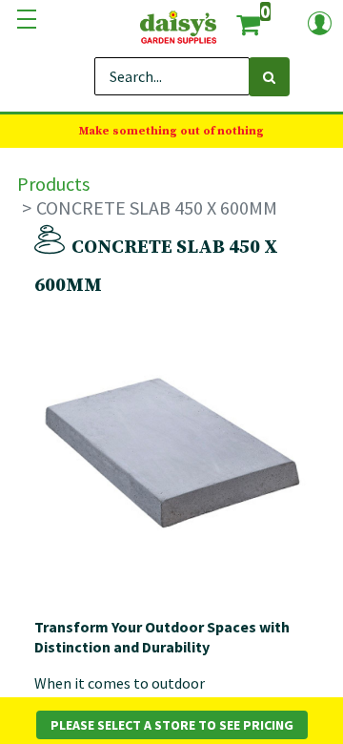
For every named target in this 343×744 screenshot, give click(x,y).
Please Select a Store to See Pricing (171, 725)
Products (53, 184)
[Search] (269, 76)
